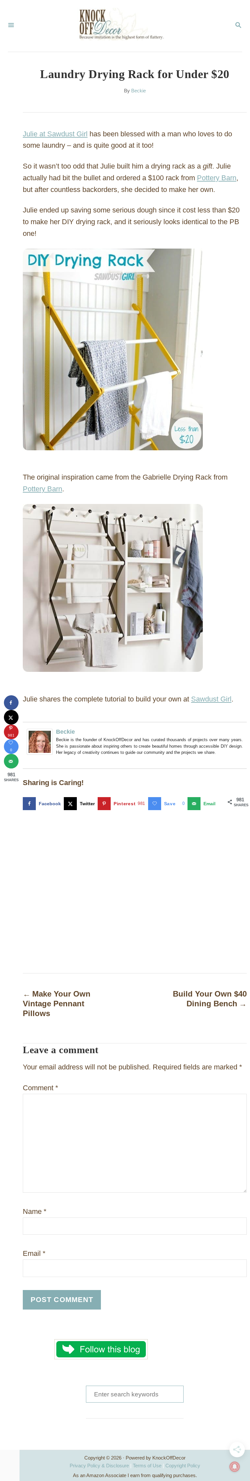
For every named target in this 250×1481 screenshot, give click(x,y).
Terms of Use (147, 1465)
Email (34, 1253)
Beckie (138, 90)
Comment (40, 1088)
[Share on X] (11, 717)
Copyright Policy (182, 1465)
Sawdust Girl (211, 699)
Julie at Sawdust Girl (55, 134)
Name (35, 1211)
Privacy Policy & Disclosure (99, 1465)
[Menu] (11, 25)
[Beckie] (41, 742)
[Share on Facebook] (11, 702)
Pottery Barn (216, 178)
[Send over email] (11, 761)
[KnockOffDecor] (124, 26)
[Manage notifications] (234, 1466)
